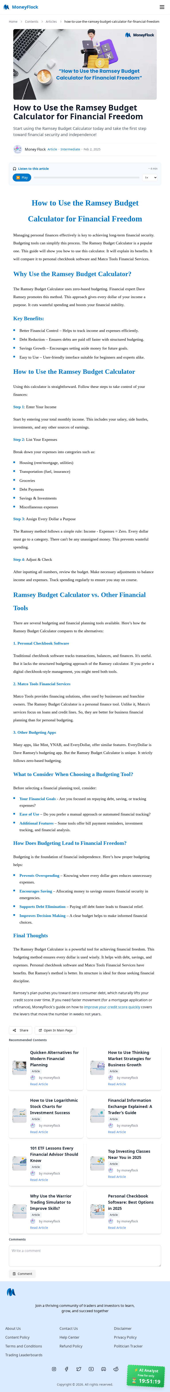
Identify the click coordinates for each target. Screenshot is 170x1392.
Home (13, 21)
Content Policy (17, 1337)
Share (24, 1030)
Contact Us (69, 1328)
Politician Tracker (128, 1346)
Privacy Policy (125, 1337)
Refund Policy (71, 1346)
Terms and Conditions (23, 1346)
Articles (51, 21)
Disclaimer (123, 1328)
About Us (13, 1328)
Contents (31, 21)
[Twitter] (78, 1369)
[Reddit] (116, 1369)
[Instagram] (54, 1369)
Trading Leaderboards (23, 1355)
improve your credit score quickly (112, 1007)
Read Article (39, 1084)
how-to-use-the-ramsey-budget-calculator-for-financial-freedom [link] (111, 21)
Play (22, 177)
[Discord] (103, 1369)
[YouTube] (91, 1369)
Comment (25, 1274)
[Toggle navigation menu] (162, 7)
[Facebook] (66, 1369)
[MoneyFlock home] (85, 1292)
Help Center (69, 1337)
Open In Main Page (58, 1030)
